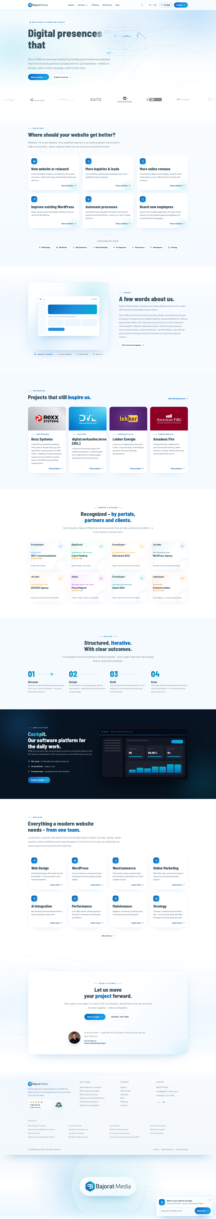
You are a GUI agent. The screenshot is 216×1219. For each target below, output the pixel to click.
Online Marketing (156, 1133)
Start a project (37, 77)
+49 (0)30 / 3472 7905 (119, 1017)
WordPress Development (78, 1129)
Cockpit (167, 5)
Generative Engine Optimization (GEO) (124, 1137)
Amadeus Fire (163, 439)
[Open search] (142, 5)
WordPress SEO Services (78, 1137)
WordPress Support (157, 1129)
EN (155, 5)
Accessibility (114, 1126)
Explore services (61, 77)
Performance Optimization (120, 1133)
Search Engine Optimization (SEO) (41, 1137)
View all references (176, 398)
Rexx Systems (42, 439)
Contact (179, 5)
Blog (117, 5)
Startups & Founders (158, 1126)
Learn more (55, 884)
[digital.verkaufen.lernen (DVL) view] (87, 418)
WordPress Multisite (76, 1133)
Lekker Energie (124, 439)
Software (95, 5)
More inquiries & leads (89, 1091)
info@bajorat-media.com (167, 1091)
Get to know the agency (131, 345)
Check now (201, 1211)
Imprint (156, 1149)
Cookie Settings (182, 1149)
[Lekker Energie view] (128, 418)
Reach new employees (89, 1105)
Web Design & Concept (37, 1126)
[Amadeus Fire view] (169, 418)
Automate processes (89, 1101)
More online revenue (89, 1094)
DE (150, 5)
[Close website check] (210, 1200)
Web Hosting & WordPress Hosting (41, 1129)
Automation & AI (75, 1126)
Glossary (124, 1101)
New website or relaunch (91, 1087)
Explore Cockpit (37, 780)
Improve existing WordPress (92, 1098)
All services (107, 936)
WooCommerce (34, 1133)
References (107, 5)
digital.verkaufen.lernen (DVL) (90, 441)
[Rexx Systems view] (47, 418)
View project (54, 468)
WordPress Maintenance (119, 1129)
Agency (71, 5)
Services (81, 5)
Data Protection (167, 1149)
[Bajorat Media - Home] (38, 5)
